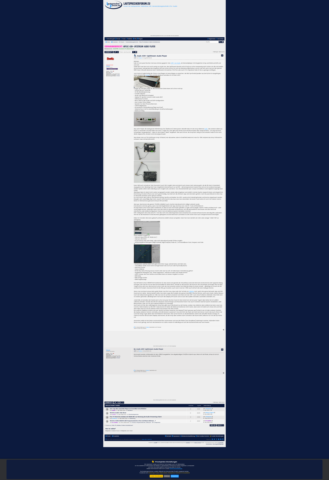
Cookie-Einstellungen (156, 476)
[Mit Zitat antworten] (222, 55)
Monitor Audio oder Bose (118, 413)
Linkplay (191, 291)
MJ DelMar (115, 422)
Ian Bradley (220, 442)
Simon (108, 350)
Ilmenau (114, 418)
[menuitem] (110, 39)
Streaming (132, 418)
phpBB (155, 442)
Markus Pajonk (209, 412)
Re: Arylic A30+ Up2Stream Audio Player (148, 349)
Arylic (206, 129)
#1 (134, 58)
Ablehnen (167, 476)
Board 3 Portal (197, 442)
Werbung (155, 35)
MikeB (113, 410)
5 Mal (118, 74)
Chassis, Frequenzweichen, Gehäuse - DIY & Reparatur (146, 422)
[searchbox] (212, 42)
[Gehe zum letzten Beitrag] (212, 408)
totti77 (114, 414)
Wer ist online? (110, 429)
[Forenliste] (113, 5)
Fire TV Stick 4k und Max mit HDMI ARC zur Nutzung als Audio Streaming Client (136, 417)
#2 (134, 351)
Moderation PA (122, 49)
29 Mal (118, 75)
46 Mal (118, 356)
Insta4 (148, 75)
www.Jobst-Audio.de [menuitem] (147, 439)
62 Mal (118, 357)
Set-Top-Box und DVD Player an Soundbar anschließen (128, 409)
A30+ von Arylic (175, 63)
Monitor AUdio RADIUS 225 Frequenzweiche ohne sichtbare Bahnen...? (133, 421)
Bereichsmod (130, 49)
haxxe (108, 66)
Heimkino (130, 410)
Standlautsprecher (133, 414)
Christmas (208, 408)
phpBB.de (188, 442)
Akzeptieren (174, 476)
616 (111, 354)
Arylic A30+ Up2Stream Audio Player (139, 46)
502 (112, 72)
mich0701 (115, 49)
